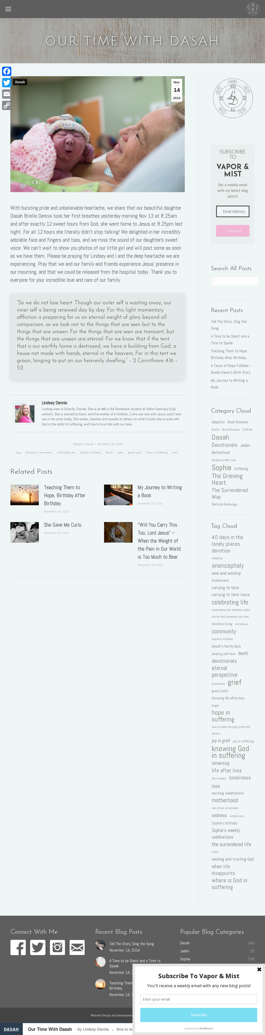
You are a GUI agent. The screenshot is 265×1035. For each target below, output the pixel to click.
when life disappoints (223, 869)
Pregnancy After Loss (224, 460)
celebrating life (66, 452)
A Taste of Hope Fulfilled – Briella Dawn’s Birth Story (231, 369)
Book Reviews (237, 422)
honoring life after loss (228, 698)
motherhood (225, 800)
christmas (241, 624)
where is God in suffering (229, 883)
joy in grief (221, 740)
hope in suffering (157, 452)
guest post (135, 452)
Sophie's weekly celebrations (226, 833)
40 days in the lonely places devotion (227, 544)
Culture (247, 429)
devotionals (224, 661)
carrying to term (225, 587)
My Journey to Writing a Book (160, 491)
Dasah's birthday (90, 452)
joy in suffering (243, 741)
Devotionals (224, 445)
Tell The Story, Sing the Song (229, 325)
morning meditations (228, 793)
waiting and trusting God (233, 859)
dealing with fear (223, 653)
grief (120, 452)
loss (174, 452)
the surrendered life (231, 844)
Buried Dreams (231, 429)
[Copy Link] (6, 105)
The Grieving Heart (227, 479)
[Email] (6, 94)
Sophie (222, 467)
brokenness (220, 580)
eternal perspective (224, 671)
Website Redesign (225, 504)
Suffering (241, 468)
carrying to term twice (38, 452)
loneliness (240, 777)
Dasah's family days (226, 646)
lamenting (221, 763)
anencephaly (228, 565)
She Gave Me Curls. (63, 524)
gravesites (218, 684)
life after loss (227, 770)
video (215, 852)
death (109, 452)
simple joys (237, 816)
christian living (222, 623)
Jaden (245, 445)
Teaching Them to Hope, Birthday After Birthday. (64, 495)
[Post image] (24, 495)
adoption (217, 558)
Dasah (20, 82)
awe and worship (226, 573)
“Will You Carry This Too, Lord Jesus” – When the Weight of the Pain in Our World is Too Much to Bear (159, 540)
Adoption (218, 422)
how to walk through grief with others (231, 730)
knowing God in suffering (230, 752)
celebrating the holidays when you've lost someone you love (231, 613)
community (224, 631)
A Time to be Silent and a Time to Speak (230, 339)
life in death (219, 778)
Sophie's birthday (224, 823)
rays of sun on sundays (225, 808)
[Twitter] (6, 82)
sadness (219, 815)
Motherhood (221, 452)
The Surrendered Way (230, 493)
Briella (215, 429)
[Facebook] (6, 71)
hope (215, 705)
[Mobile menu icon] (8, 9)
